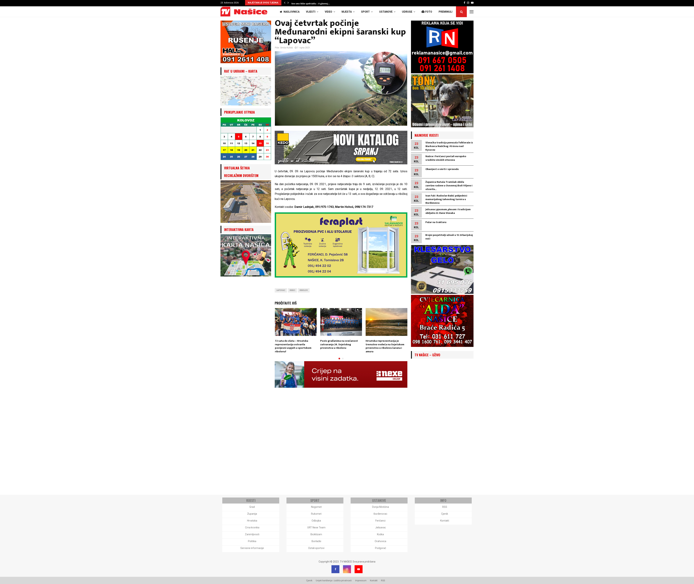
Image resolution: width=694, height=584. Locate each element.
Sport (365, 11)
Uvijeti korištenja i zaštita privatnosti (334, 580)
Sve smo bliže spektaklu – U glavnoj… (310, 3)
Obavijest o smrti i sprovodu (442, 169)
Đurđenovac (380, 513)
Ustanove (386, 11)
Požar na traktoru (435, 222)
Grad (252, 506)
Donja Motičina (380, 506)
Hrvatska (252, 520)
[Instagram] (347, 569)
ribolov (304, 290)
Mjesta (347, 11)
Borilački (316, 541)
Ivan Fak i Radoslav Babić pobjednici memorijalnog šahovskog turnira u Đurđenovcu (446, 199)
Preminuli (445, 11)
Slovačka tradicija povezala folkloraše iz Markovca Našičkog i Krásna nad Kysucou (449, 146)
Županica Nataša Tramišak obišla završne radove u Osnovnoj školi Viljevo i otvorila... (448, 185)
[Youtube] (359, 569)
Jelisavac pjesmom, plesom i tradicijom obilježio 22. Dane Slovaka (448, 211)
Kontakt (444, 520)
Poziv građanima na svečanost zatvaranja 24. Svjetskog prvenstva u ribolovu (339, 344)
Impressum (361, 580)
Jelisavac (380, 527)
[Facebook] (335, 569)
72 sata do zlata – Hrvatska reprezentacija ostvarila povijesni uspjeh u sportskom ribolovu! (293, 346)
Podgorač (380, 548)
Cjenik (444, 513)
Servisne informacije (252, 548)
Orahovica (380, 541)
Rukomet (316, 513)
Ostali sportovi (316, 548)
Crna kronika (252, 527)
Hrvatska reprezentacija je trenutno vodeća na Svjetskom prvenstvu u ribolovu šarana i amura (385, 346)
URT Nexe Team (316, 527)
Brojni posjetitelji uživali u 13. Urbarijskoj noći (449, 237)
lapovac (281, 290)
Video (328, 11)
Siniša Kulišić (286, 47)
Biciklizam (316, 534)
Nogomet (316, 506)
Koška (380, 534)
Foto (428, 11)
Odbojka (316, 520)
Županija (252, 513)
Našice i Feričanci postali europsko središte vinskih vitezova (445, 158)
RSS (444, 506)
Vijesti (310, 11)
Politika (252, 541)
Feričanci (380, 520)
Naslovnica (291, 11)
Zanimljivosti (252, 534)
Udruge (407, 11)
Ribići (292, 290)
